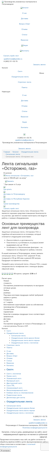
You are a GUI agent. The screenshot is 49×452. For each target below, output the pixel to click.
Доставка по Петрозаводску (14, 194)
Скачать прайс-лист (11, 55)
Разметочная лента (14, 395)
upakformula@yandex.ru (13, 59)
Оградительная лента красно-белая (25, 338)
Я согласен (5, 450)
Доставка (24, 18)
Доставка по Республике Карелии (16, 198)
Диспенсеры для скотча (16, 397)
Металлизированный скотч (17, 390)
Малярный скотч (13, 380)
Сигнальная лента (13, 154)
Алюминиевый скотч (14, 388)
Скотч (20, 71)
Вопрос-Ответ (24, 24)
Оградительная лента (20, 76)
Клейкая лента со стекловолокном (20, 392)
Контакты (25, 50)
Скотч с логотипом (14, 373)
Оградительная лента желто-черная (25, 340)
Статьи (24, 34)
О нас (24, 13)
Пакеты (24, 87)
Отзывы (24, 29)
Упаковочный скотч (14, 378)
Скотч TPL (11, 385)
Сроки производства (11, 203)
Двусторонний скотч (14, 383)
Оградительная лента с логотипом (24, 342)
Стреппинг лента (24, 82)
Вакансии (24, 40)
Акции (25, 45)
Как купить (8, 189)
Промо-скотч (11, 376)
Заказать (10, 181)
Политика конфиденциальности (34, 427)
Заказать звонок (39, 64)
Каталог (25, 7)
